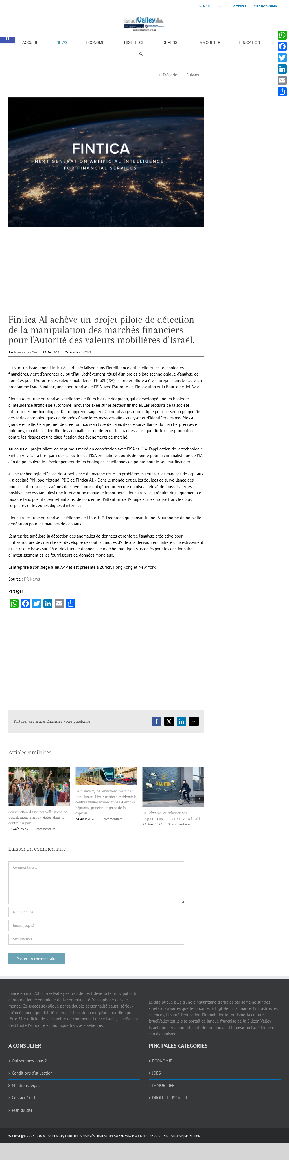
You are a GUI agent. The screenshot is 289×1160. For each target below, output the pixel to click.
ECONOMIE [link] (162, 1063)
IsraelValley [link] (55, 1138)
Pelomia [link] (195, 1138)
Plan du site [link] (22, 1112)
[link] (204, 6)
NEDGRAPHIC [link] (158, 1138)
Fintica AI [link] (58, 367)
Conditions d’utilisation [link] (32, 1075)
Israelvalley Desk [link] (26, 352)
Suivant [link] (193, 74)
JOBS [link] (156, 1075)
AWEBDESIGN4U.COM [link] (129, 1138)
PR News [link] (32, 579)
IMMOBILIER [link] (163, 1087)
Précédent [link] (172, 74)
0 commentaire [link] (45, 819)
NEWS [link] (86, 352)
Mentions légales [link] (27, 1087)
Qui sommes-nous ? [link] (29, 1063)
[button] (12, 800)
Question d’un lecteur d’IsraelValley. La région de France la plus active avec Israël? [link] (172, 819)
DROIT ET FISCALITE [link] (170, 1100)
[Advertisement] (106, 274)
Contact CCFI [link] (23, 1100)
